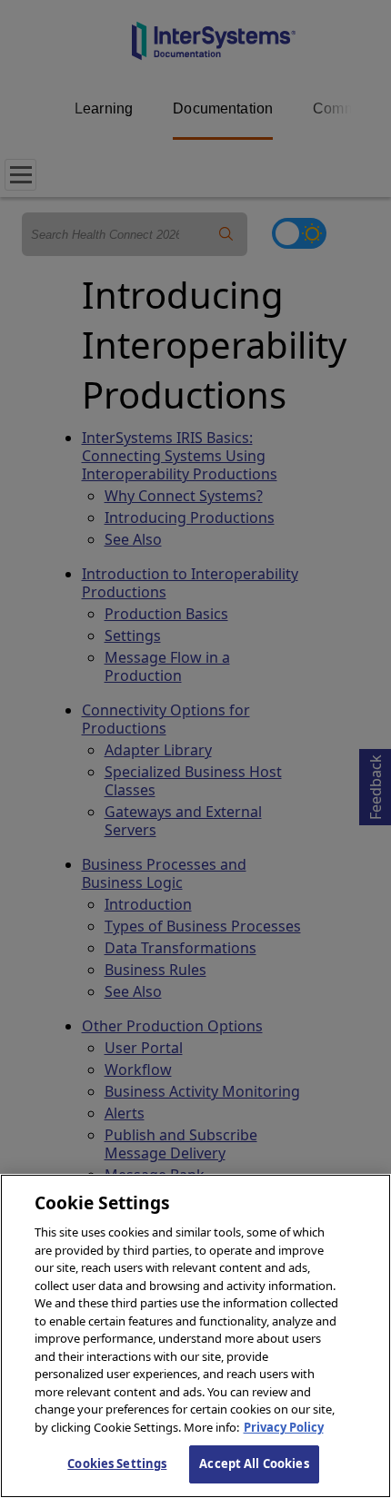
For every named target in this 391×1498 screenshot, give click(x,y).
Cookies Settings (116, 1463)
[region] (195, 1336)
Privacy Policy (284, 1427)
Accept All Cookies (253, 1463)
